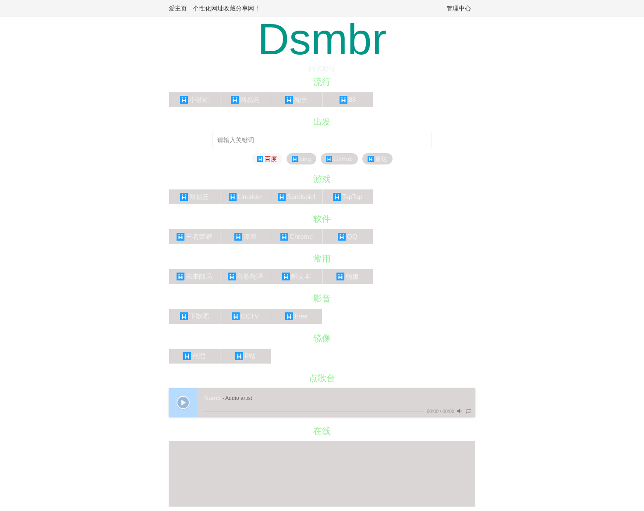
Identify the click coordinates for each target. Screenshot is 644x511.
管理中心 (458, 8)
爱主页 (178, 8)
